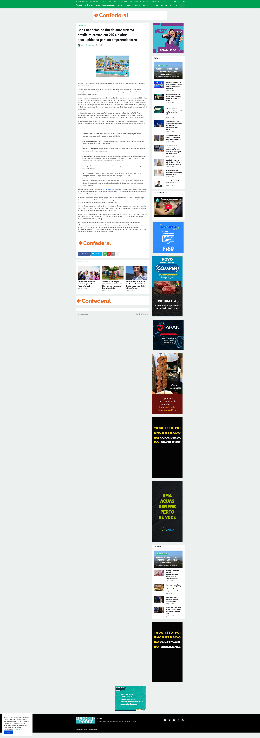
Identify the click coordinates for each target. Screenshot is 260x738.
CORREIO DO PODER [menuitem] (108, 5)
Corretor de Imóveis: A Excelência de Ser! (172, 182)
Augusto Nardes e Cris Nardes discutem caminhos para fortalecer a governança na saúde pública (174, 125)
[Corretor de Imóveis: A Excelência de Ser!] (159, 183)
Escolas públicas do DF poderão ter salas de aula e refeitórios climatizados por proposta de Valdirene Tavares (136, 285)
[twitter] (178, 1)
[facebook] (175, 1)
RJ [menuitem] (148, 5)
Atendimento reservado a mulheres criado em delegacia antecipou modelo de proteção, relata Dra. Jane (174, 111)
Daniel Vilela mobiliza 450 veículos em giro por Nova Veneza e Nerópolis (86, 284)
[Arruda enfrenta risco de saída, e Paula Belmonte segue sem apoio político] (159, 138)
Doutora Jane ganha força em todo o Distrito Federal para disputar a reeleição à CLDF (173, 611)
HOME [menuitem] (98, 5)
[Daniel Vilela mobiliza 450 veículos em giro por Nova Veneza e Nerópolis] (89, 273)
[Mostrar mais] (117, 254)
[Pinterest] (109, 254)
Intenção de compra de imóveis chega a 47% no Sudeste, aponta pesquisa (173, 162)
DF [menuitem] (166, 5)
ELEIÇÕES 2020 (123, 1)
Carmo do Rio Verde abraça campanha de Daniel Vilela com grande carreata (167, 71)
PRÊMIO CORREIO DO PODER (98, 1)
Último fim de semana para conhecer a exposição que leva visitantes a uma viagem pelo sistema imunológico (112, 285)
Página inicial (82, 25)
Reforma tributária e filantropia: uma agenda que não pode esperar (174, 172)
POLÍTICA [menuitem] (137, 5)
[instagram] (180, 1)
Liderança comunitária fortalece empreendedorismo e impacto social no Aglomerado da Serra (172, 575)
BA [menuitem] (162, 5)
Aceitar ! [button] (8, 732)
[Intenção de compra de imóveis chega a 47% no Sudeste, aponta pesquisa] (159, 162)
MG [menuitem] (157, 5)
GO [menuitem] (170, 5)
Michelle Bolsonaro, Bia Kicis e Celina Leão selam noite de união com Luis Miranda (173, 97)
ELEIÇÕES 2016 (144, 1)
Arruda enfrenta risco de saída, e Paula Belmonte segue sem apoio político (173, 137)
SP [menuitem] (144, 5)
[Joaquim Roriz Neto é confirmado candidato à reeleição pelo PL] (159, 599)
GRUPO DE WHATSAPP (82, 1)
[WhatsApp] (105, 254)
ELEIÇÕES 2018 (133, 1)
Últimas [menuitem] (120, 5)
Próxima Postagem (142, 314)
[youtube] (184, 1)
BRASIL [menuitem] (129, 5)
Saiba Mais (18, 729)
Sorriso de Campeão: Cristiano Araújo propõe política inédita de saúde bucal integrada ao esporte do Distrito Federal (173, 150)
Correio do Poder (84, 5)
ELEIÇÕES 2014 (154, 1)
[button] (177, 5)
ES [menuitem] (152, 5)
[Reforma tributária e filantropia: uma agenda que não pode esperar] (159, 173)
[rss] (183, 720)
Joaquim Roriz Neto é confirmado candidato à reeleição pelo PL (172, 599)
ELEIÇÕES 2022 (112, 1)
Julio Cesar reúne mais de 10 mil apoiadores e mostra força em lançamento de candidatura (174, 85)
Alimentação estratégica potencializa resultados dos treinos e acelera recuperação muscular (174, 588)
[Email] (113, 254)
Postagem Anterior (82, 314)
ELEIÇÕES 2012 (165, 1)
